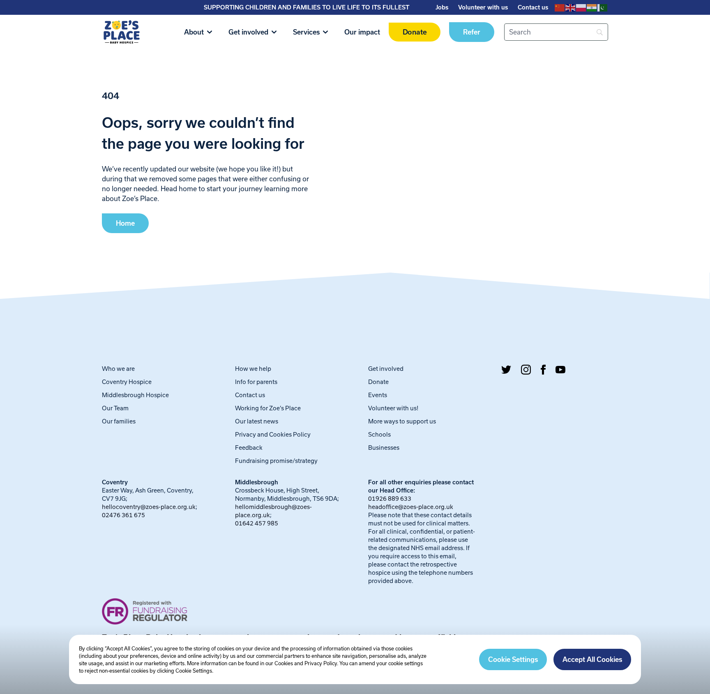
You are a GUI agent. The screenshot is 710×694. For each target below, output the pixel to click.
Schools (379, 434)
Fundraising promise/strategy (276, 460)
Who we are (118, 368)
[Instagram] (526, 370)
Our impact (362, 32)
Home (125, 223)
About (194, 32)
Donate (414, 32)
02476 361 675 (123, 514)
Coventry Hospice (127, 381)
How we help (253, 368)
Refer (471, 32)
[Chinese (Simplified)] (560, 7)
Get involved (248, 32)
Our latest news (256, 421)
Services (306, 32)
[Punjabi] (592, 7)
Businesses (383, 447)
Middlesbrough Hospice (135, 394)
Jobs (442, 7)
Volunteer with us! (393, 408)
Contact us (533, 7)
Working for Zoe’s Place (268, 408)
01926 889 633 (389, 498)
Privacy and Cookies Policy (273, 434)
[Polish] (581, 7)
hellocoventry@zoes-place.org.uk (149, 506)
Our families (119, 421)
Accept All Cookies (592, 659)
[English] (570, 7)
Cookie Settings (513, 659)
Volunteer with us (483, 7)
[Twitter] (506, 370)
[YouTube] (560, 369)
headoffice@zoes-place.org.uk (410, 506)
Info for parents (256, 381)
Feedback (249, 447)
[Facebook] (543, 370)
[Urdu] (602, 7)
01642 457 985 (256, 523)
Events (377, 394)
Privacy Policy (320, 663)
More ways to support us (402, 421)
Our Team (115, 408)
